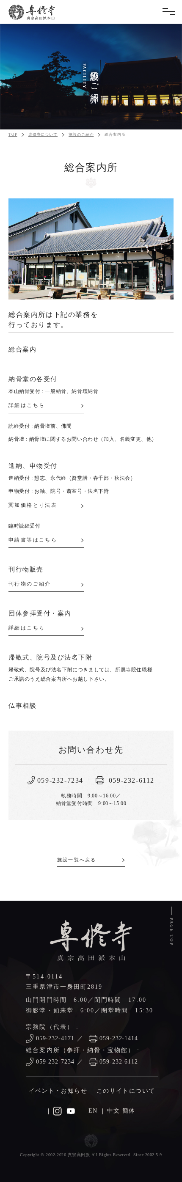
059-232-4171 (55, 1038)
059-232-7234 (55, 1061)
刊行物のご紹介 (29, 584)
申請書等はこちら (32, 540)
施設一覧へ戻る (76, 859)
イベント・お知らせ (58, 1091)
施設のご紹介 (81, 134)
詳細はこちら (26, 405)
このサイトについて (126, 1091)
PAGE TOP (171, 932)
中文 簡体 (121, 1111)
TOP (12, 134)
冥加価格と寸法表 (32, 505)
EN (93, 1111)
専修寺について (43, 134)
